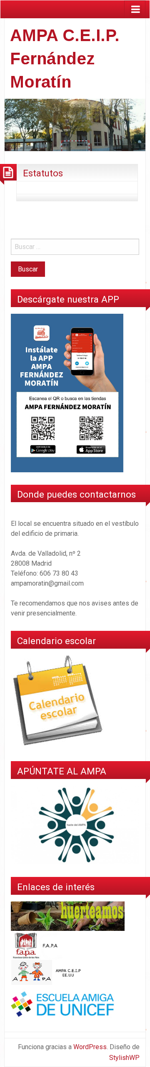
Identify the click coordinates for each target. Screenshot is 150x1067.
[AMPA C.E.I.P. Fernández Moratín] (75, 124)
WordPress (90, 1047)
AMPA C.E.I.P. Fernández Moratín (65, 58)
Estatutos (43, 173)
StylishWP (124, 1058)
